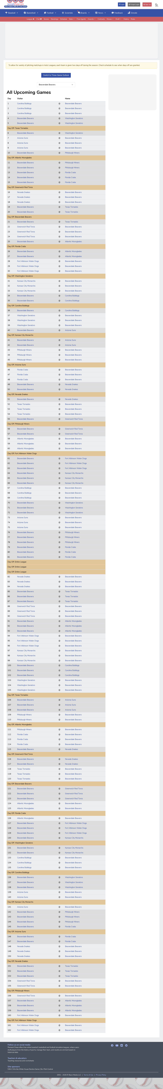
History (126, 19)
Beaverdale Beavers (73, 103)
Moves (109, 19)
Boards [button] (84, 13)
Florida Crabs (70, 172)
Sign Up (148, 4)
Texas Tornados (71, 207)
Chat (38, 19)
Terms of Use (88, 1075)
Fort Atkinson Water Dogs (28, 261)
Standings (54, 19)
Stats (71, 19)
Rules (133, 19)
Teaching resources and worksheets (21, 1061)
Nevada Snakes (23, 192)
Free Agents (81, 19)
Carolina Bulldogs (24, 103)
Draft (118, 19)
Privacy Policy (101, 1075)
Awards (91, 19)
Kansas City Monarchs (26, 281)
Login (122, 4)
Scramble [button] (69, 13)
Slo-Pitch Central (46, 1069)
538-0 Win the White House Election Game (23, 1069)
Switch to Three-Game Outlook (56, 75)
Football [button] (50, 13)
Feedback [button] (118, 13)
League (30, 19)
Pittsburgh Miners (72, 153)
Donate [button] (134, 13)
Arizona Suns (22, 138)
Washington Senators (74, 118)
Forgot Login (134, 4)
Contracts (101, 19)
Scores (46, 19)
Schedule (63, 19)
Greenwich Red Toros (26, 226)
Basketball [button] (31, 13)
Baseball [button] (11, 13)
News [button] (100, 13)
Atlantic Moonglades (73, 241)
